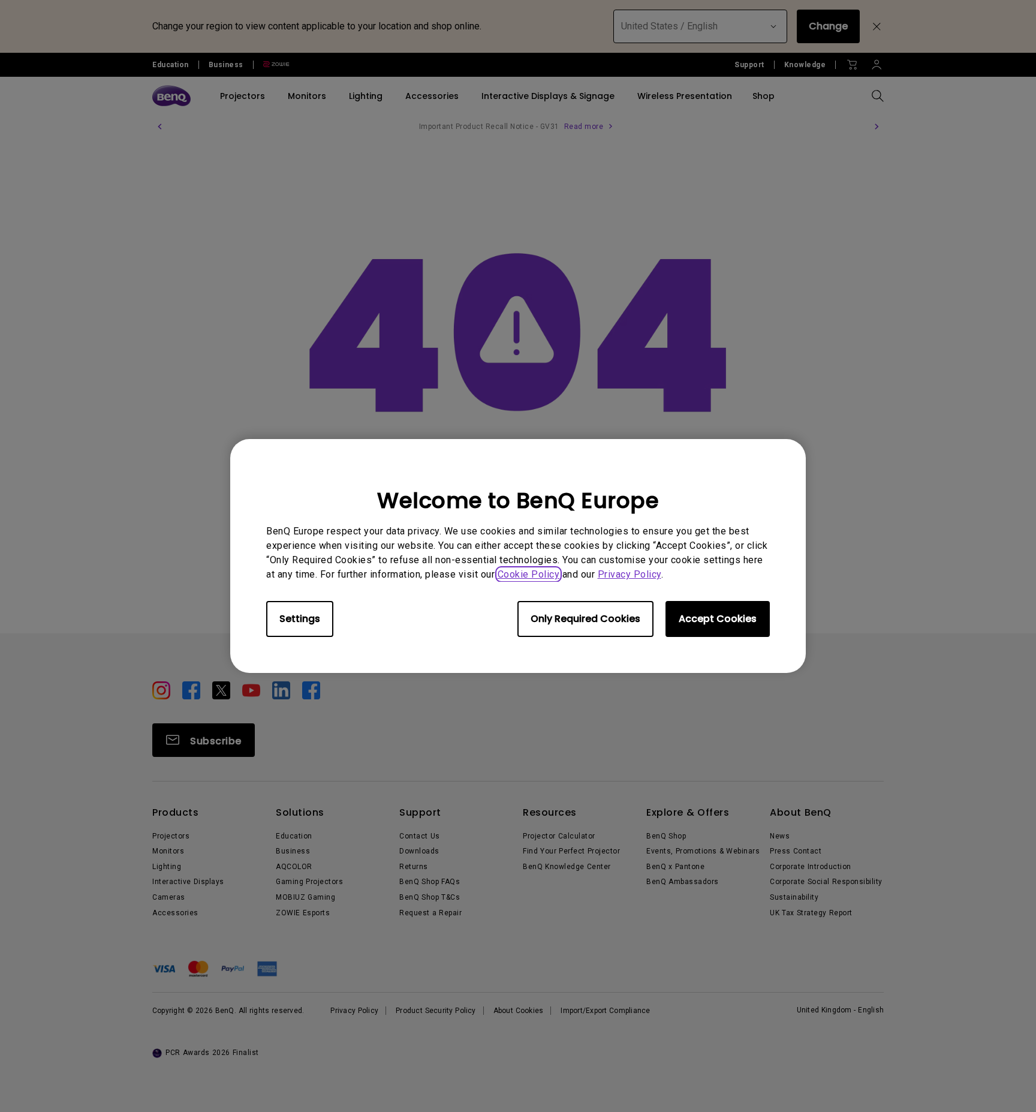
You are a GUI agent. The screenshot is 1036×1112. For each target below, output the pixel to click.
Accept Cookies (718, 619)
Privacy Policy (629, 574)
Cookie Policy (529, 574)
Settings (299, 619)
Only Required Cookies (585, 619)
